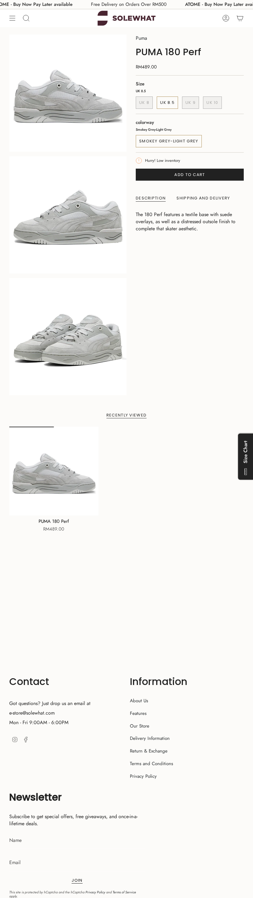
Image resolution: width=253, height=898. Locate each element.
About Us (139, 700)
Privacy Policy (143, 776)
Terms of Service (124, 892)
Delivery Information (150, 738)
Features (138, 713)
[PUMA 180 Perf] (53, 471)
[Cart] (240, 18)
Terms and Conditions (151, 763)
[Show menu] (12, 18)
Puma (141, 38)
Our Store (139, 726)
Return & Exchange (149, 751)
